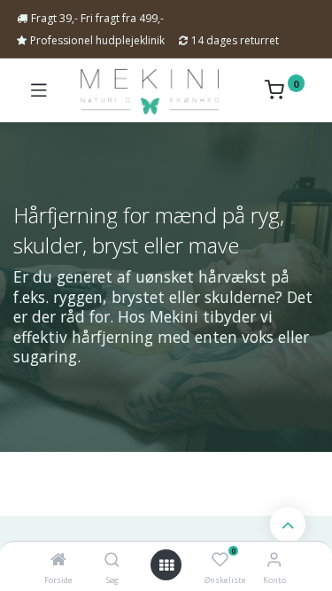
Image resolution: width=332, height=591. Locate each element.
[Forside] (58, 560)
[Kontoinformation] (274, 559)
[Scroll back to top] (287, 524)
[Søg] (112, 560)
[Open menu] (166, 565)
